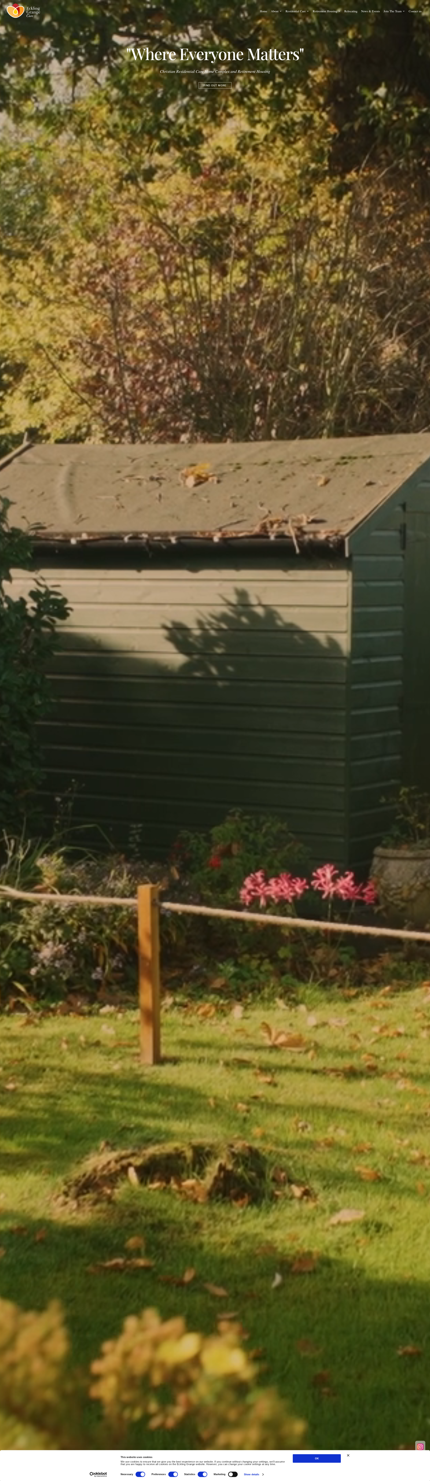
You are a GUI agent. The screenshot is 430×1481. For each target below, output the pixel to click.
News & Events (370, 11)
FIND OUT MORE (215, 85)
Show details (251, 1474)
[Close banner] (348, 1455)
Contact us (415, 11)
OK (317, 1458)
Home (263, 11)
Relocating (350, 11)
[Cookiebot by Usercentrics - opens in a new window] (98, 1474)
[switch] (173, 1474)
